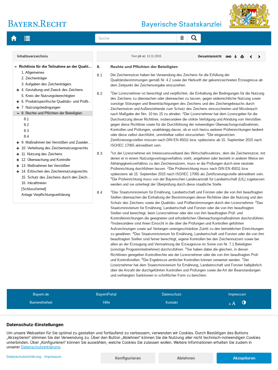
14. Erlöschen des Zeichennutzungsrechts (54, 171)
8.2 (26, 125)
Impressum (237, 294)
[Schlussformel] (33, 189)
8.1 (26, 119)
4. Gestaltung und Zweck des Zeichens (52, 90)
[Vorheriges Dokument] (251, 56)
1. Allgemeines (33, 72)
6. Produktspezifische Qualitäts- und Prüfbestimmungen (65, 101)
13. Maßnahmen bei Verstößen (45, 166)
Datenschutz (172, 294)
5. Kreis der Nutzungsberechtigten (48, 96)
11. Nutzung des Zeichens (41, 154)
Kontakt (172, 302)
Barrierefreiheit (41, 302)
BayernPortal (106, 294)
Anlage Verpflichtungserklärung (45, 195)
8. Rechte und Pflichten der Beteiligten (51, 113)
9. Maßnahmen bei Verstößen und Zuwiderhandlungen (63, 142)
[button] (15, 66)
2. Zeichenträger (34, 78)
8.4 (26, 136)
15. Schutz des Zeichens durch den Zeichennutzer (61, 177)
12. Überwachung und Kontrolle (45, 160)
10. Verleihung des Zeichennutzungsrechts (54, 148)
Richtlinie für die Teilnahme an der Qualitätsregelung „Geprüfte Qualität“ (80, 66)
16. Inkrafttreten (33, 183)
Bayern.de (41, 294)
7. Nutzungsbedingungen (40, 107)
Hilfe (106, 302)
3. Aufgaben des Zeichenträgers (46, 84)
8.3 (26, 131)
